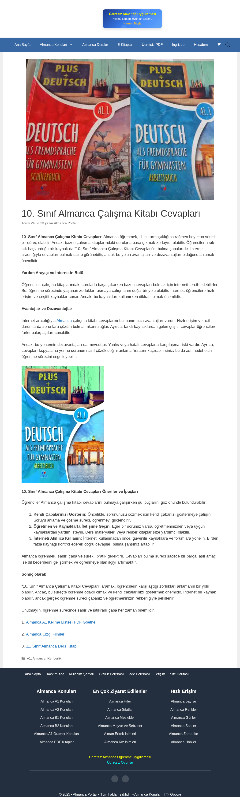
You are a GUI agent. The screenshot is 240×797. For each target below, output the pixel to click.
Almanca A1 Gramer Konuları (56, 734)
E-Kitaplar (124, 45)
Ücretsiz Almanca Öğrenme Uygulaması (120, 757)
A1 (29, 658)
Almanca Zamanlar (183, 734)
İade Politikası (139, 674)
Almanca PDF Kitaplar (57, 742)
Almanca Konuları (53, 45)
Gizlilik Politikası (111, 674)
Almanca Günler (183, 717)
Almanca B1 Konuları (56, 717)
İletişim (159, 674)
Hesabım (201, 45)
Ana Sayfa (22, 45)
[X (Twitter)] (125, 778)
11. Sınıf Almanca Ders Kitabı (52, 646)
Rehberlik (54, 658)
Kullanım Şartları (81, 674)
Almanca (64, 320)
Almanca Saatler (183, 726)
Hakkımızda (54, 674)
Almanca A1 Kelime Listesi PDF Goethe (60, 622)
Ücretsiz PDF (152, 45)
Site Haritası (179, 674)
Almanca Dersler (95, 45)
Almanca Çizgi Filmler (45, 634)
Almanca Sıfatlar (120, 709)
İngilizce (178, 45)
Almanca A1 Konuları (57, 701)
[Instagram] (114, 778)
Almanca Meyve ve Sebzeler (120, 726)
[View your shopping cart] (219, 45)
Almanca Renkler (183, 709)
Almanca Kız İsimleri (120, 742)
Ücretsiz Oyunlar (120, 762)
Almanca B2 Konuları (56, 726)
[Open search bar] (227, 45)
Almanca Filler (120, 701)
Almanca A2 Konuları (57, 709)
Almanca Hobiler (183, 742)
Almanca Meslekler (120, 717)
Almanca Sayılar (183, 701)
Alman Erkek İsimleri (120, 734)
